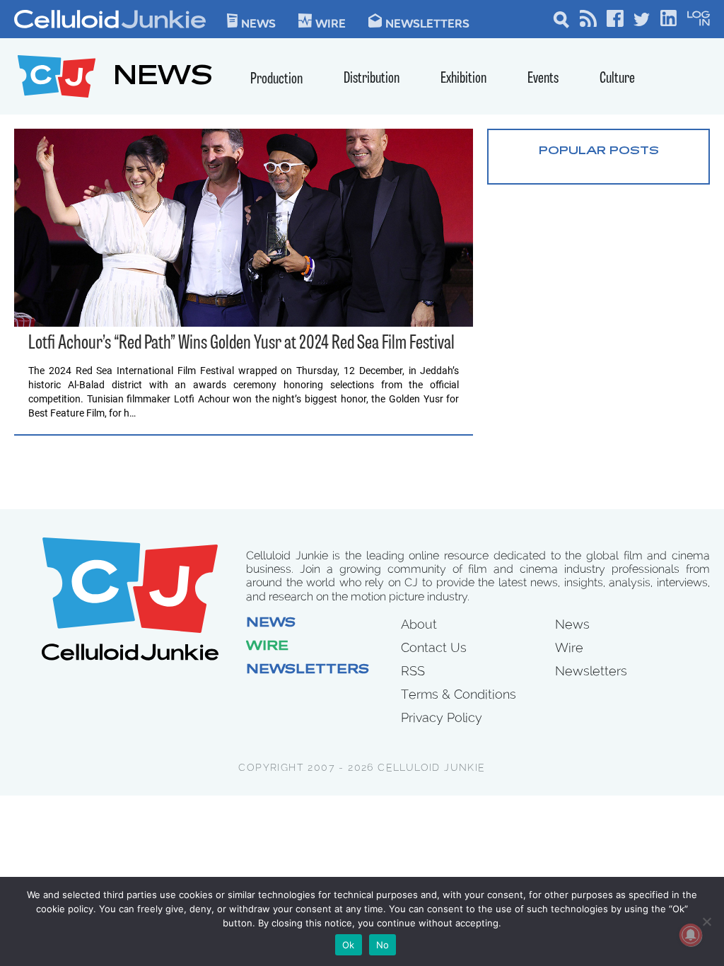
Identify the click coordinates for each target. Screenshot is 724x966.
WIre (330, 22)
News (258, 22)
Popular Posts (599, 151)
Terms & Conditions (458, 694)
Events (543, 79)
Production (276, 79)
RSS (413, 670)
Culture (617, 79)
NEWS (163, 78)
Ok (348, 944)
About (419, 624)
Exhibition (463, 79)
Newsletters (427, 22)
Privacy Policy (441, 717)
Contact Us (434, 647)
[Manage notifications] (690, 935)
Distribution (371, 79)
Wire (267, 647)
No (383, 944)
